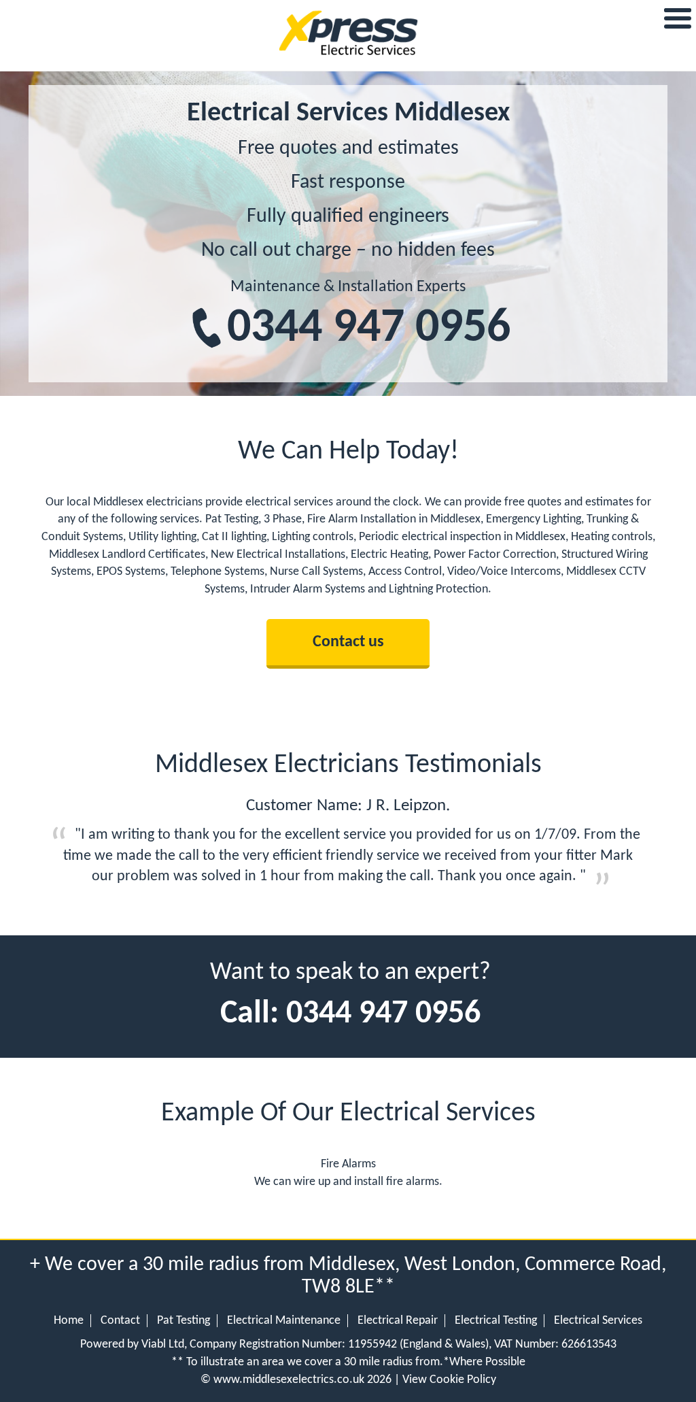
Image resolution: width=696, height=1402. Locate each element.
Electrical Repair (398, 1320)
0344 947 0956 (368, 329)
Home (69, 1320)
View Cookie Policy (449, 1379)
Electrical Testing (496, 1320)
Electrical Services (598, 1320)
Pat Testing (183, 1320)
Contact (120, 1320)
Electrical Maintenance (284, 1320)
